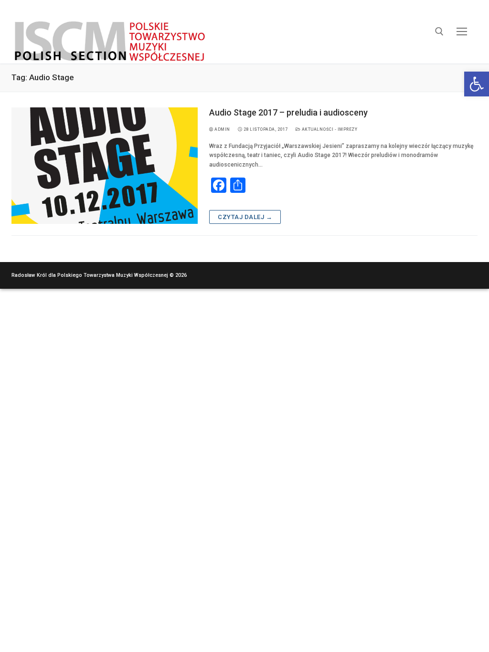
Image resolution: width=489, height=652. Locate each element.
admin (221, 129)
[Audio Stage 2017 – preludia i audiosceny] (104, 165)
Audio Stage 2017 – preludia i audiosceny (288, 112)
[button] (476, 84)
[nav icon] (462, 31)
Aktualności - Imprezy (328, 129)
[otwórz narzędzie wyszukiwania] (439, 31)
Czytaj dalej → (245, 217)
